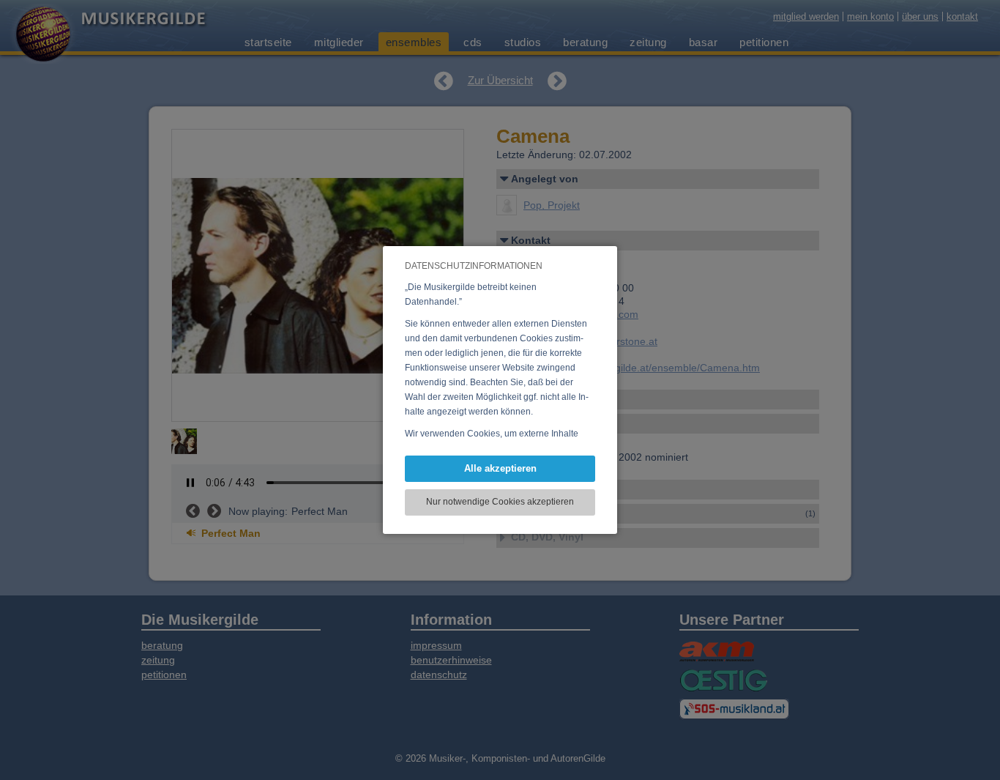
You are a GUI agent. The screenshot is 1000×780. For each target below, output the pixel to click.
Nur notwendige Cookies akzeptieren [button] (500, 502)
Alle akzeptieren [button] (500, 468)
